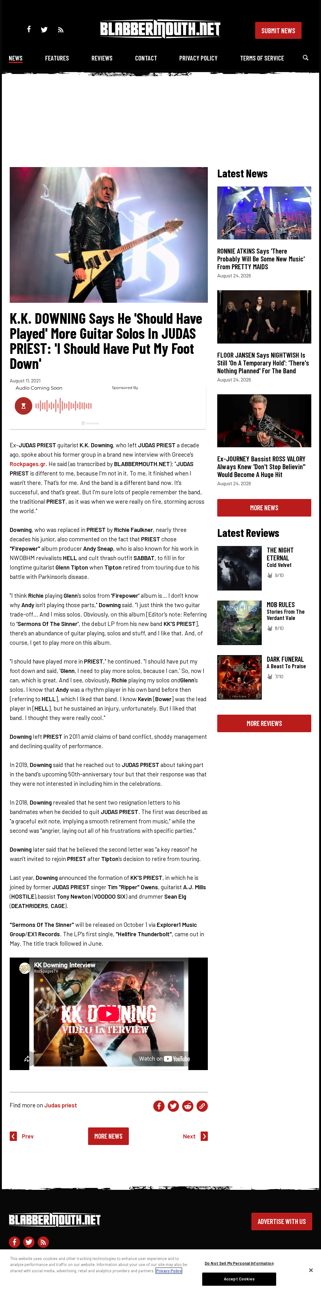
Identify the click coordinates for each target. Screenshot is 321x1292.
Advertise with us (282, 1221)
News (16, 58)
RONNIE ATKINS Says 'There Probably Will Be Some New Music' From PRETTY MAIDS (261, 258)
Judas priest (60, 1105)
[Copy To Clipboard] (202, 1106)
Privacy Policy (198, 58)
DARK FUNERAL (285, 658)
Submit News (278, 30)
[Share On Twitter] (173, 1106)
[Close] (311, 1270)
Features (57, 58)
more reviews (264, 723)
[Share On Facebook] (159, 1106)
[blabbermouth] (160, 36)
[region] (160, 1270)
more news (264, 507)
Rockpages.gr (27, 463)
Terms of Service (262, 58)
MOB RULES (281, 604)
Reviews (102, 58)
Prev (28, 1136)
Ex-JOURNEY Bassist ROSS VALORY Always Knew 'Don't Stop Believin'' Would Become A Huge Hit (261, 466)
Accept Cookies (239, 1278)
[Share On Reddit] (187, 1106)
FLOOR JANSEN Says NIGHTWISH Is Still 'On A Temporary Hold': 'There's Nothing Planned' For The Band (263, 362)
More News (108, 1136)
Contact (146, 58)
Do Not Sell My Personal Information (239, 1263)
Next (189, 1136)
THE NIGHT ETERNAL (280, 553)
